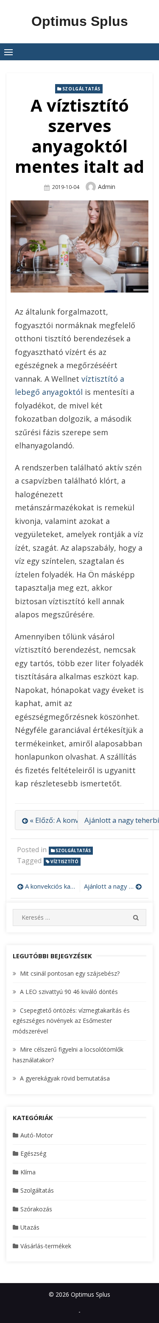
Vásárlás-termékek (45, 1246)
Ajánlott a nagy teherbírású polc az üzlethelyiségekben (113, 886)
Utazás (29, 1227)
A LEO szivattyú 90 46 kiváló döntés (69, 992)
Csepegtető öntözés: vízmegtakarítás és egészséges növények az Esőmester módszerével (71, 1020)
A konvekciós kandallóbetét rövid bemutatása (50, 886)
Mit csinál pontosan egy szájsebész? (70, 973)
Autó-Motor (36, 1135)
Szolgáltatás (81, 89)
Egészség (33, 1153)
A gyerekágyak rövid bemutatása (65, 1078)
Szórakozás (36, 1209)
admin (106, 187)
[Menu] (8, 51)
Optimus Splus (79, 21)
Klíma (28, 1172)
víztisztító (64, 861)
